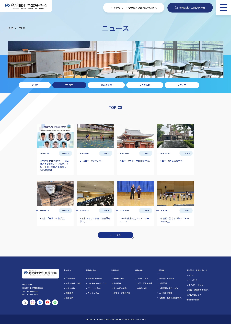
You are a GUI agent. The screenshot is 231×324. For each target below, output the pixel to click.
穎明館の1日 (118, 278)
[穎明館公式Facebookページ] (40, 302)
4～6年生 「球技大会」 (91, 161)
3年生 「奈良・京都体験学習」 (135, 161)
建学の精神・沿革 (73, 283)
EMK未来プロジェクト (97, 283)
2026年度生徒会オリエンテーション (134, 220)
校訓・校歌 (70, 288)
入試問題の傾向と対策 (168, 288)
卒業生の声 (142, 288)
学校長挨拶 (70, 278)
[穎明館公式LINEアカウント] (55, 302)
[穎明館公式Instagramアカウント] (33, 302)
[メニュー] (223, 7)
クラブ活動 (144, 85)
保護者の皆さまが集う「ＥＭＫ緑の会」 (174, 220)
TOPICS (22, 28)
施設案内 (69, 297)
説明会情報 (106, 85)
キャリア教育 (142, 278)
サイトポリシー (193, 280)
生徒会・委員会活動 (121, 293)
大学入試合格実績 (144, 283)
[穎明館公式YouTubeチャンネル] (48, 302)
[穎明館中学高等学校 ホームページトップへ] (26, 6)
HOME (10, 28)
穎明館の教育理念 (95, 278)
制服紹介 (69, 293)
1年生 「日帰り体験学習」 (53, 218)
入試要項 (163, 283)
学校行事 (117, 283)
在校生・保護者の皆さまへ (198, 289)
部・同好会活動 (119, 288)
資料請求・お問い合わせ (192, 7)
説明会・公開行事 (166, 278)
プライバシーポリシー (196, 285)
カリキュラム (93, 293)
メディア (182, 85)
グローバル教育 (94, 288)
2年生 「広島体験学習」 (172, 161)
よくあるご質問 (165, 293)
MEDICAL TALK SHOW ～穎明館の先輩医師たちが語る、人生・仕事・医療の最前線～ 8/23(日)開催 (54, 165)
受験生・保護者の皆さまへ (142, 7)
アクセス (118, 7)
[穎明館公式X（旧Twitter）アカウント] (25, 302)
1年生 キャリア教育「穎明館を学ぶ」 (95, 220)
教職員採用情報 (193, 299)
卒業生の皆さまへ (194, 294)
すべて (35, 85)
